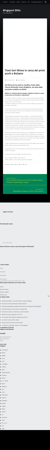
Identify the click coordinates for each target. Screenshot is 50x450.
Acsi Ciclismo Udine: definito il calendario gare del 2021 (15, 317)
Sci (2, 414)
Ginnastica (4, 375)
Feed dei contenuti (4, 289)
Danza (3, 369)
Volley (25, 164)
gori (13, 164)
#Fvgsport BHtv (12, 10)
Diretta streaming (6, 372)
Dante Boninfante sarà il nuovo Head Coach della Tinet (14, 309)
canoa (3, 361)
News (18, 80)
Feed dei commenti (4, 292)
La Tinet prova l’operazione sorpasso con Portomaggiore (15, 325)
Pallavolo (23, 80)
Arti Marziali (5, 350)
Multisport (4, 386)
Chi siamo (5, 2)
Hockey (3, 378)
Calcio (3, 358)
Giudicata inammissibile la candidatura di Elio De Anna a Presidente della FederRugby (21, 306)
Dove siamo (12, 2)
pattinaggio (4, 400)
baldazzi (8, 164)
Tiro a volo (4, 423)
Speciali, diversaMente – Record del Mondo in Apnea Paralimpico (17, 301)
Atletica (3, 352)
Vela (3, 425)
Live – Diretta (5, 380)
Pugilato (4, 406)
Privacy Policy (3, 344)
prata (17, 164)
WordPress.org (3, 294)
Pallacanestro (5, 395)
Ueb (28, 2)
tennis (3, 420)
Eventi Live (23, 2)
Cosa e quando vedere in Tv (37, 2)
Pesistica (4, 403)
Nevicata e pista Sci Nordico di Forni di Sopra (12, 322)
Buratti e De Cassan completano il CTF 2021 (12, 314)
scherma (4, 411)
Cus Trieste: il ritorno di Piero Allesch (10, 320)
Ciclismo (4, 366)
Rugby (3, 409)
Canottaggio (4, 364)
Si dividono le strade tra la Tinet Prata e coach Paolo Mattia (15, 311)
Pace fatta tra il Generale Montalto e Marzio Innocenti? (14, 303)
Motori (3, 383)
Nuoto (3, 392)
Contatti (18, 2)
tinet (21, 164)
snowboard (4, 417)
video (3, 428)
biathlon (4, 355)
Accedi (1, 286)
